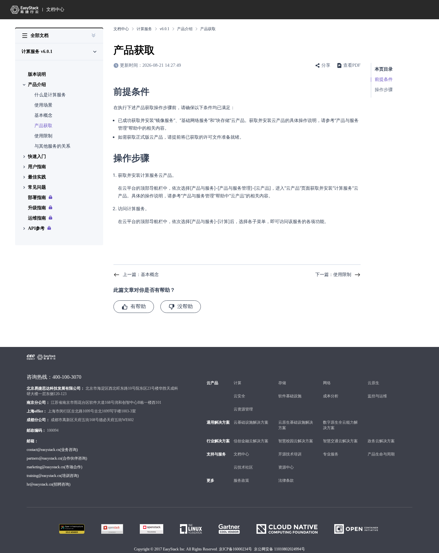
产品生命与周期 (381, 454)
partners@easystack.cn (44, 458)
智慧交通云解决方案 (340, 441)
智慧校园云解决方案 (295, 441)
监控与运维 (377, 396)
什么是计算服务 (50, 94)
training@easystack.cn (44, 475)
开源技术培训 (289, 454)
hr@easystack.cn (39, 484)
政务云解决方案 (381, 441)
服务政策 (241, 480)
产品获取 (43, 125)
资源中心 (286, 467)
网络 (327, 383)
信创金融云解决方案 (251, 441)
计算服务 (144, 29)
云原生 (373, 383)
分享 (325, 65)
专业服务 (330, 454)
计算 (237, 383)
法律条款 (286, 480)
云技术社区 (243, 467)
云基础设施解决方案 (251, 422)
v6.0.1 (164, 29)
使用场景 (43, 105)
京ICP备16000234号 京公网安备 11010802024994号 (262, 549)
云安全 (239, 396)
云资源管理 (243, 409)
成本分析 (330, 396)
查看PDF (352, 65)
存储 (282, 383)
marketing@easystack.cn (45, 467)
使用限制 (43, 136)
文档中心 (55, 9)
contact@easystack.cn (43, 449)
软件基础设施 (289, 396)
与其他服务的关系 (52, 146)
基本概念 (43, 115)
